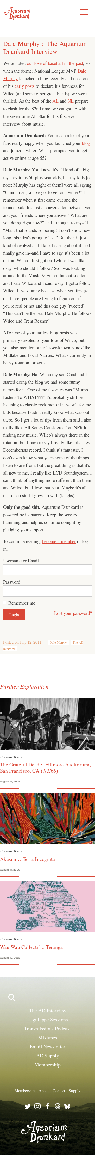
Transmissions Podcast (47, 1028)
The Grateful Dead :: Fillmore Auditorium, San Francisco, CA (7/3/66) (45, 767)
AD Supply (47, 1055)
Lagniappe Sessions (47, 1019)
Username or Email (21, 560)
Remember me (21, 603)
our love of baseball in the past (54, 63)
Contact (59, 1090)
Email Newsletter (47, 1046)
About (44, 1090)
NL (71, 101)
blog (86, 143)
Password (11, 582)
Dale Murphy (58, 642)
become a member (59, 541)
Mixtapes (47, 1037)
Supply (74, 1090)
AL (55, 101)
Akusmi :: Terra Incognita (27, 858)
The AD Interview (47, 1010)
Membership (47, 1064)
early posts (24, 86)
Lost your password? (73, 613)
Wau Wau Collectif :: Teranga (31, 946)
